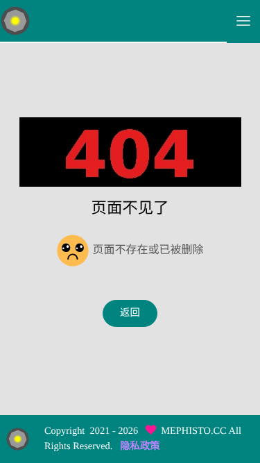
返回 (130, 313)
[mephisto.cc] (113, 21)
